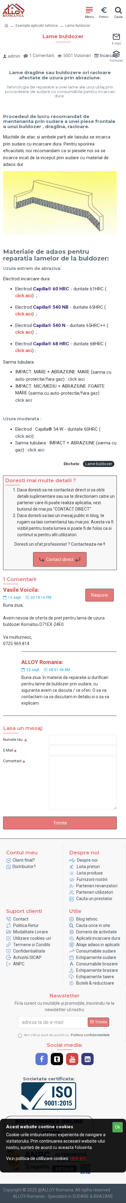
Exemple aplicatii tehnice (37, 25)
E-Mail (8, 750)
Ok (117, 1127)
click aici (23, 400)
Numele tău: (13, 740)
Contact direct (59, 559)
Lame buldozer (98, 463)
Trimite (60, 823)
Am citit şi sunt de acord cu (67, 1035)
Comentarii (12, 761)
